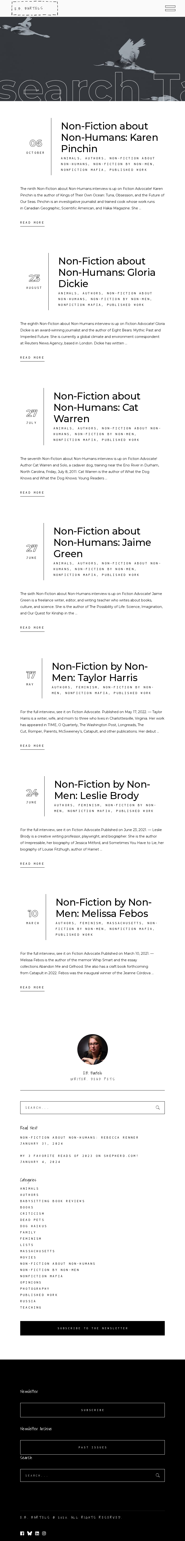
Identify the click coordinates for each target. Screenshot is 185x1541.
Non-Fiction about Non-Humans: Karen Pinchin (109, 137)
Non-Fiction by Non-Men (123, 164)
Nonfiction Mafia (82, 170)
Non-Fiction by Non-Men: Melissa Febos (104, 907)
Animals (70, 158)
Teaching (31, 1307)
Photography (35, 1288)
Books (27, 1207)
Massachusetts (124, 923)
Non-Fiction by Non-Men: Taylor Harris (100, 671)
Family (28, 1232)
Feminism (87, 687)
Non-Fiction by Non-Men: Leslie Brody (102, 789)
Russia (28, 1301)
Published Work (128, 170)
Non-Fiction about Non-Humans (58, 1263)
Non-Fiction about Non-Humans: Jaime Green (102, 542)
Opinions (31, 1282)
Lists (27, 1245)
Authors (94, 158)
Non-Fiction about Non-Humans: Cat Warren (96, 407)
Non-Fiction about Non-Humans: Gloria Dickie (106, 272)
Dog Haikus (33, 1226)
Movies (28, 1257)
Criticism (32, 1213)
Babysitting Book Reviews (52, 1201)
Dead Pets (32, 1220)
